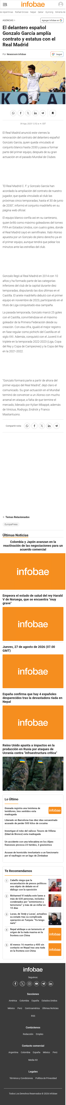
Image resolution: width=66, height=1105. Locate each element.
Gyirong (47, 12)
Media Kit (33, 1060)
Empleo (39, 1034)
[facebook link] (15, 983)
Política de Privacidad (46, 1078)
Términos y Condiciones (21, 1078)
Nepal (31, 12)
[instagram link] (29, 983)
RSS (33, 1016)
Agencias (8, 20)
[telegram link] (43, 983)
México (11, 1008)
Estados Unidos (49, 1000)
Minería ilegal (59, 12)
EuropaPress (11, 524)
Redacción (28, 1034)
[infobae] (33, 4)
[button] (5, 4)
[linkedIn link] (50, 983)
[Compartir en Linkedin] (35, 113)
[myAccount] (60, 4)
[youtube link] (36, 983)
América (13, 1000)
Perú (19, 1008)
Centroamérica (32, 1008)
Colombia (24, 1000)
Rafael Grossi (19, 12)
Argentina (13, 1052)
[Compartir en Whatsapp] (13, 113)
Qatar (38, 12)
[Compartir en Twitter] (28, 113)
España (35, 1000)
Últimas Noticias (50, 1008)
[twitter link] (22, 983)
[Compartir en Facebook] (21, 113)
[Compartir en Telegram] (43, 113)
